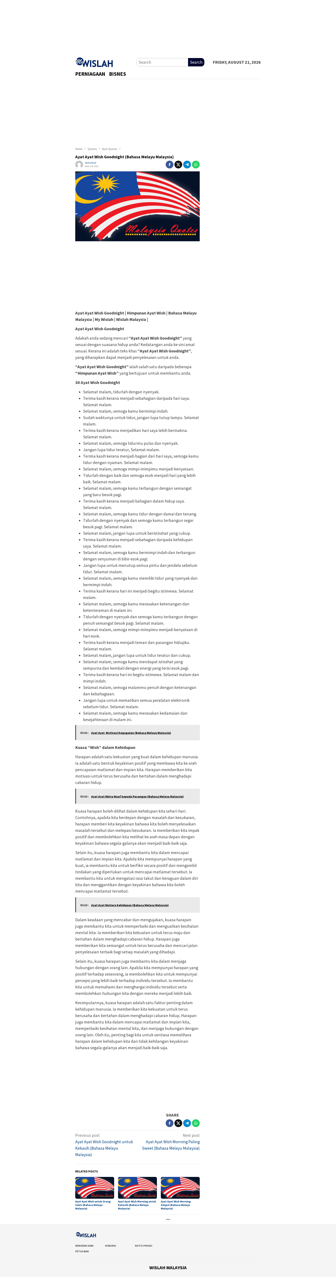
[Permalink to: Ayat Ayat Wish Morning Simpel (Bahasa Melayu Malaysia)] (180, 1188)
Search (196, 62)
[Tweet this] (178, 164)
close (168, 1219)
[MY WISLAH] (94, 61)
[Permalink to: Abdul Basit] (79, 164)
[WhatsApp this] (196, 164)
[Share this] (169, 164)
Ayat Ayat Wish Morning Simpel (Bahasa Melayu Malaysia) (176, 1205)
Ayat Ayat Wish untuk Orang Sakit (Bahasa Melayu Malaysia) (93, 1205)
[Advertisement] (168, 27)
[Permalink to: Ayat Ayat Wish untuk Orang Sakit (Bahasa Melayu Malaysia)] (94, 1188)
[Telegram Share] (187, 164)
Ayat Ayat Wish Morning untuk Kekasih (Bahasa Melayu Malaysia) (137, 1205)
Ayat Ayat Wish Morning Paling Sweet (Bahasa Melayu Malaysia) (171, 1142)
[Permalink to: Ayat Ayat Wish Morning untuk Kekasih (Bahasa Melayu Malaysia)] (137, 1188)
